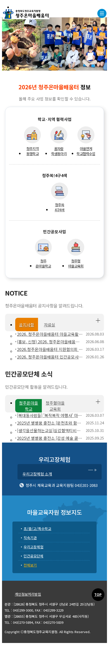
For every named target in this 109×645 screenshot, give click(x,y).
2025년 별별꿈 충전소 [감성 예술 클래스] (50, 438)
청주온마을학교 (43, 263)
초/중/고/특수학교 (37, 528)
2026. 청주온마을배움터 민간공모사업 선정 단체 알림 (50, 357)
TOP (98, 594)
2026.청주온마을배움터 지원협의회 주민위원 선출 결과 (50, 349)
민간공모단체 (33, 555)
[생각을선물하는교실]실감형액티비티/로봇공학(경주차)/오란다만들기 (50, 430)
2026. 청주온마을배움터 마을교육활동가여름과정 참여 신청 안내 (50, 334)
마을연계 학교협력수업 (86, 151)
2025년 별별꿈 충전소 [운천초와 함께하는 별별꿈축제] (50, 423)
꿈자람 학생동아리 (59, 151)
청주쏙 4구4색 (60, 207)
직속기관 (30, 537)
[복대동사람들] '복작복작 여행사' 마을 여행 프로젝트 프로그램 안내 (50, 415)
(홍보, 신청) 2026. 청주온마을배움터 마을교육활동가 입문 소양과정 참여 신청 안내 (50, 342)
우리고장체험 (33, 546)
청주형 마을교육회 (76, 263)
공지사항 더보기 (98, 320)
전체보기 (30, 565)
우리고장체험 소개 (37, 473)
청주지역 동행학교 (32, 151)
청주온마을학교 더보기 (98, 402)
